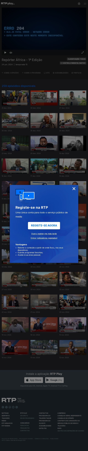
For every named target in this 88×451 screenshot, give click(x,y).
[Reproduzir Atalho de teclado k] (3, 448)
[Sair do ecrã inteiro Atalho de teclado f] (84, 448)
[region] (44, 225)
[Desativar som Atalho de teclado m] (9, 448)
